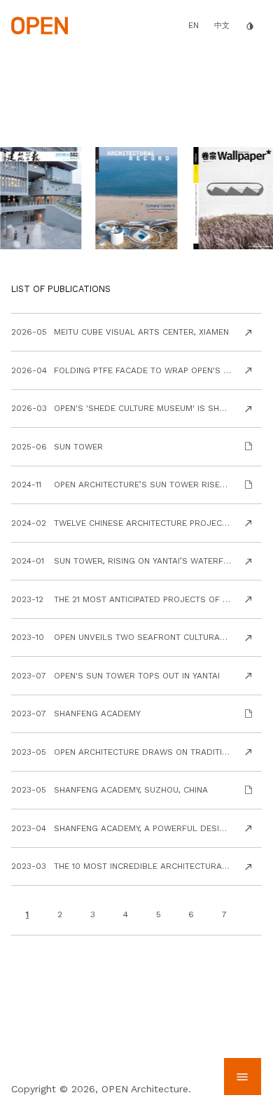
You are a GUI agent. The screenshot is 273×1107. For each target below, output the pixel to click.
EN (193, 25)
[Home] (39, 24)
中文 (222, 25)
